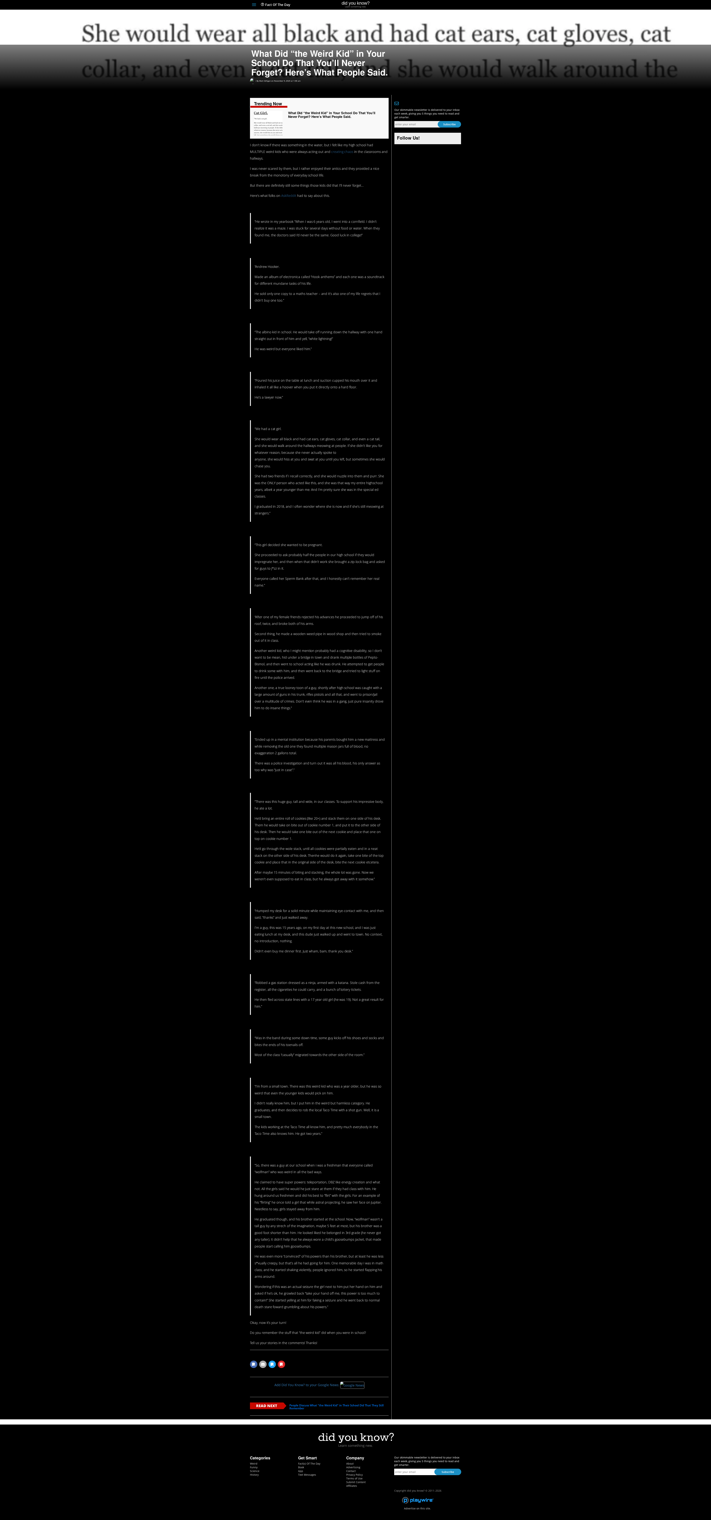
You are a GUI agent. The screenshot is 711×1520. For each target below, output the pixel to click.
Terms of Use (354, 1478)
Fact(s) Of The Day (309, 1463)
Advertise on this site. (417, 1508)
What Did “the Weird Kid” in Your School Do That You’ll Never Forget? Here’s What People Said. (331, 114)
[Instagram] (445, 5)
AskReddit (288, 195)
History (254, 1474)
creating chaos (342, 151)
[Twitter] (438, 5)
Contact (351, 1471)
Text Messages (307, 1474)
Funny (254, 1467)
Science (254, 1471)
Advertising (353, 1467)
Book (301, 1467)
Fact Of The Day (277, 4)
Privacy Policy (354, 1474)
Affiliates (351, 1486)
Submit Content (356, 1482)
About (350, 1463)
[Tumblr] (452, 5)
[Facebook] (432, 5)
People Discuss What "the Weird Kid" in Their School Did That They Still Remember (336, 1407)
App (300, 1471)
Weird (253, 1463)
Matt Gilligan (265, 81)
